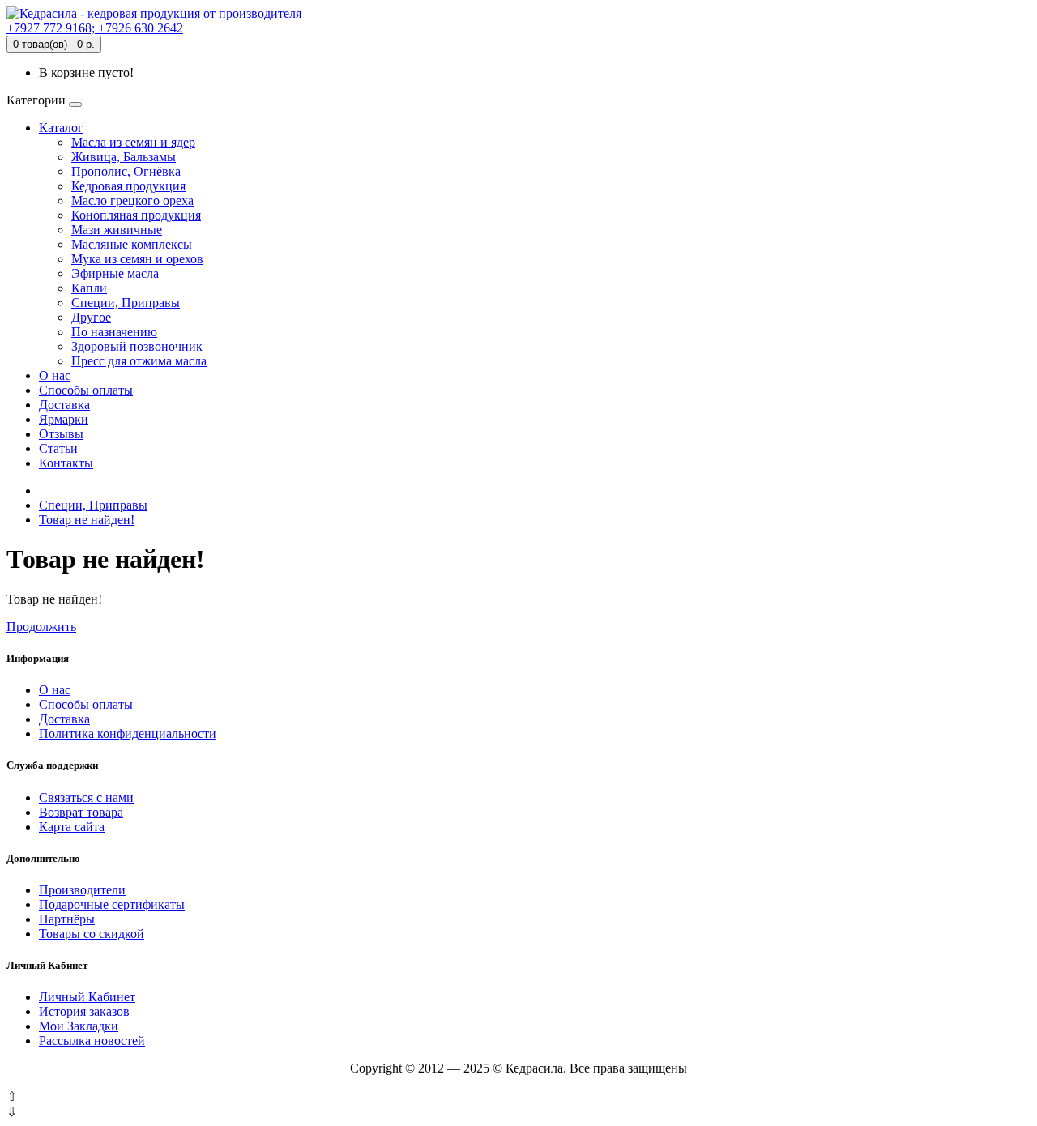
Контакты (66, 463)
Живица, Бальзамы (123, 157)
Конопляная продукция (136, 215)
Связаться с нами (86, 797)
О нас (54, 375)
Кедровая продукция (128, 186)
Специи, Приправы (125, 302)
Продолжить (41, 626)
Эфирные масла (115, 273)
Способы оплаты (86, 390)
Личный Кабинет (87, 997)
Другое (91, 317)
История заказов (84, 1011)
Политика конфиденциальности (127, 733)
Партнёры (67, 919)
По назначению (114, 332)
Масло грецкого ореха (132, 200)
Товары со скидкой (91, 933)
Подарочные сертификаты (112, 904)
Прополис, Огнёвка (126, 171)
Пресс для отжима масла (139, 361)
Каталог (61, 127)
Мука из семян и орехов (137, 259)
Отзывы (61, 434)
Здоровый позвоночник (137, 346)
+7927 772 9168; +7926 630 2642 (94, 28)
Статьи (58, 448)
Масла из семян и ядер (133, 142)
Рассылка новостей (92, 1040)
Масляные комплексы (131, 244)
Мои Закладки (78, 1026)
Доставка (64, 405)
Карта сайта (72, 827)
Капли (89, 288)
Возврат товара (81, 812)
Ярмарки (63, 419)
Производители (82, 890)
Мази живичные (116, 230)
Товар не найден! (86, 520)
